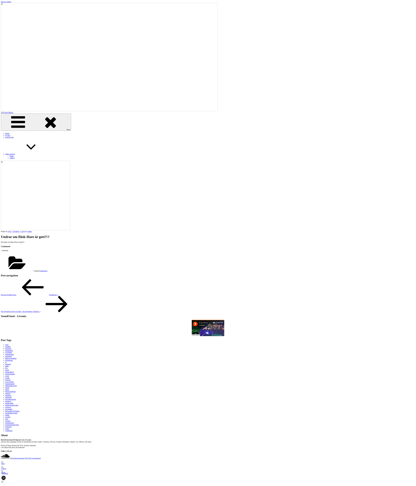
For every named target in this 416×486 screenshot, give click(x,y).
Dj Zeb (7, 135)
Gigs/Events (9, 137)
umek (7, 429)
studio (7, 415)
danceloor (8, 356)
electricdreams (10, 374)
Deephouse (9, 360)
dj (5, 362)
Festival (8, 380)
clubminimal (9, 354)
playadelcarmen (10, 399)
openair (7, 393)
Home (7, 133)
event (7, 376)
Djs (6, 368)
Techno (7, 421)
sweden (7, 417)
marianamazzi (10, 384)
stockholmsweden (11, 413)
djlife (7, 366)
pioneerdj (8, 397)
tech (6, 419)
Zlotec (12, 156)
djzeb (7, 370)
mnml (7, 388)
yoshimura (8, 431)
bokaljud (8, 349)
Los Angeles (9, 382)
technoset (8, 427)
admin (30, 231)
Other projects (10, 154)
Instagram (44, 271)
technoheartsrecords (12, 425)
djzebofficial (9, 372)
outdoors (8, 395)
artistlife (8, 347)
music (7, 390)
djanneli (8, 364)
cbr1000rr (8, 352)
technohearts (9, 423)
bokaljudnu (9, 351)
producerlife (9, 403)
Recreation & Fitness (12, 411)
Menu (68, 129)
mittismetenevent (11, 386)
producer (8, 401)
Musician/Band (10, 392)
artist (6, 345)
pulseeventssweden (11, 405)
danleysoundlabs (11, 358)
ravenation (8, 409)
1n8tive (12, 158)
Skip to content (6, 2)
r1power (8, 407)
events (7, 378)
